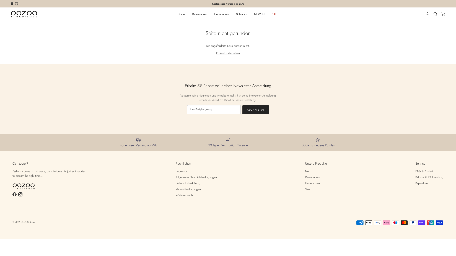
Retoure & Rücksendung (429, 177)
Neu (307, 171)
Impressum (182, 171)
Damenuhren (199, 14)
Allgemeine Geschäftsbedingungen (196, 177)
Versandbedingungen (188, 189)
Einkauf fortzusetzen (228, 53)
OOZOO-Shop (27, 222)
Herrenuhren (221, 14)
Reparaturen (422, 183)
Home (181, 14)
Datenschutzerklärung (188, 183)
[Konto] (427, 14)
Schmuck (241, 14)
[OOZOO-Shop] (24, 14)
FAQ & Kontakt (424, 171)
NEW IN (259, 14)
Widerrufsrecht (184, 195)
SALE (275, 14)
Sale (307, 189)
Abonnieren (255, 109)
